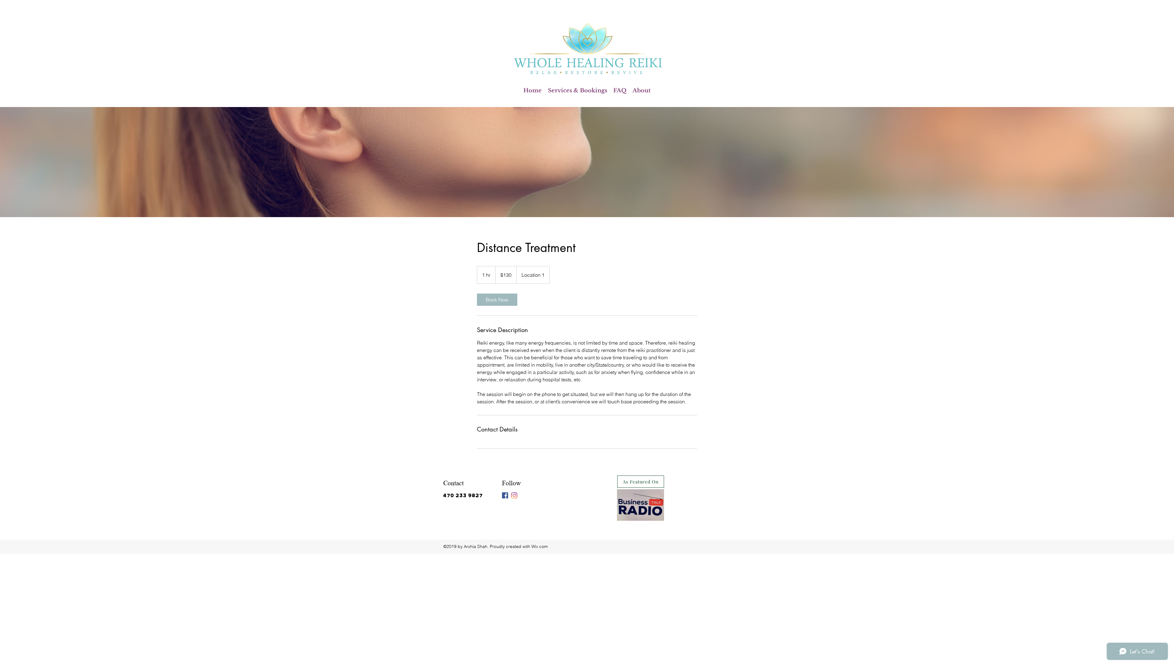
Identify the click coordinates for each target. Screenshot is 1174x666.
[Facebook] (505, 495)
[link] (497, 300)
